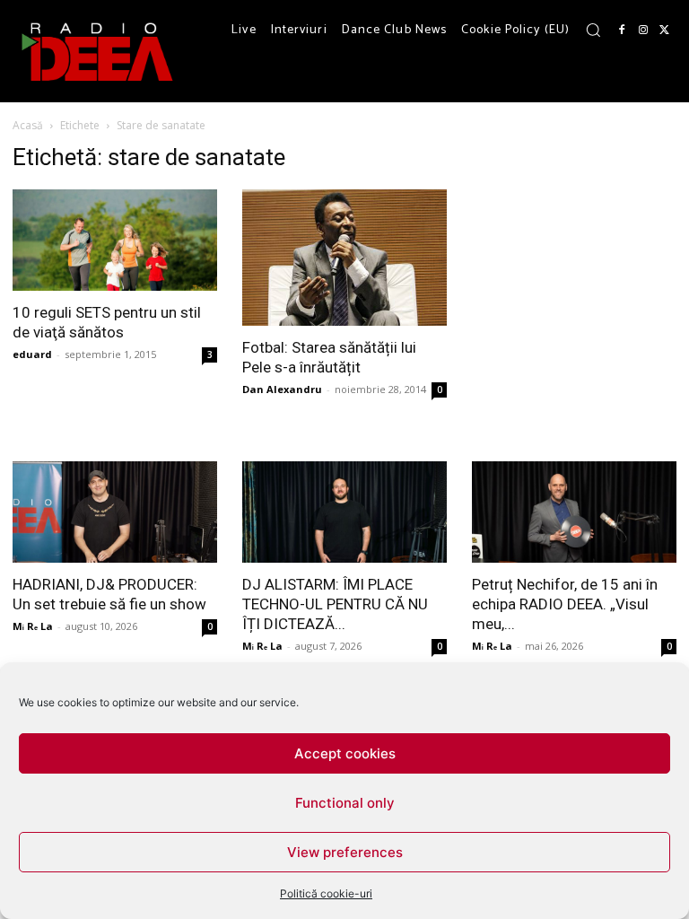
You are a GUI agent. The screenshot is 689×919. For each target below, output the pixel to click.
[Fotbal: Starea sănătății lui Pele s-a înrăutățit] (344, 257)
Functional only (345, 802)
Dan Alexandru (282, 389)
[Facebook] (621, 30)
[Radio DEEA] (98, 51)
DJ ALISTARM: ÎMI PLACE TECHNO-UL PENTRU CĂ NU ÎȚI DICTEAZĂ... (335, 604)
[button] (593, 29)
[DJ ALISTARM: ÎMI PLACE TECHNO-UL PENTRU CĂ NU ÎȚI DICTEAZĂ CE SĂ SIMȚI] (344, 512)
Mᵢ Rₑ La (33, 626)
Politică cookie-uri (326, 893)
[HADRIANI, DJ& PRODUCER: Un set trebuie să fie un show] (115, 512)
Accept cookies (345, 753)
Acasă (28, 125)
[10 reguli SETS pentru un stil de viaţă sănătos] (115, 240)
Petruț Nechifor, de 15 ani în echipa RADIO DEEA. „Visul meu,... (565, 604)
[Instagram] (643, 30)
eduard (32, 354)
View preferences (345, 852)
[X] (665, 30)
